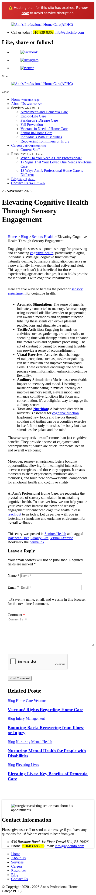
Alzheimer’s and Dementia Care (44, 112)
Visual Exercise (61, 538)
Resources (18, 870)
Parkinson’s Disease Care (39, 120)
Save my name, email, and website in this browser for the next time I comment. (47, 601)
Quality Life (39, 538)
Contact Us (28, 183)
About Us (26, 104)
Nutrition (40, 409)
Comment (16, 615)
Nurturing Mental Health (34, 742)
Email (13, 587)
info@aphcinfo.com (69, 32)
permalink (37, 542)
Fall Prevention (32, 124)
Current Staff (30, 150)
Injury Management (30, 718)
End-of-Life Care (33, 116)
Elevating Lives (27, 765)
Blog (23, 179)
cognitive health (41, 253)
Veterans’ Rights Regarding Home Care (45, 709)
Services (17, 862)
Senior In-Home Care (36, 133)
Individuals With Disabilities (41, 137)
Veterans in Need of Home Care (44, 129)
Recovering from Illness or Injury (45, 141)
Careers (28, 145)
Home (25, 99)
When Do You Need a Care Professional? (51, 158)
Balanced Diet (18, 538)
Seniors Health (55, 534)
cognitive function (65, 413)
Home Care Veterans (31, 701)
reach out (14, 514)
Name (13, 575)
